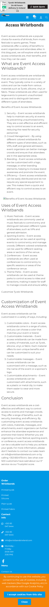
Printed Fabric (8, 509)
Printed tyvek (7, 490)
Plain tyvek (6, 504)
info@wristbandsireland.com (20, 454)
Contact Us (6, 571)
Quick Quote (39, 7)
